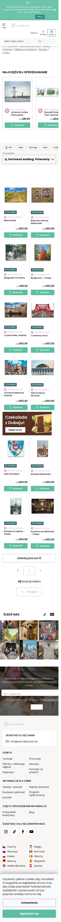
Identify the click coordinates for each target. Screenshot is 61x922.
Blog (31, 812)
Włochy (38, 856)
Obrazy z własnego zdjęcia (14, 765)
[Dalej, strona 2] (29, 570)
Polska (11, 856)
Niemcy (11, 861)
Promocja (35, 758)
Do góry (32, 592)
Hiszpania (39, 861)
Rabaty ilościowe (39, 787)
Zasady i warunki (12, 787)
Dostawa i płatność (14, 792)
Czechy (11, 846)
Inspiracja (8, 772)
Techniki (7, 758)
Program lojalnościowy (37, 794)
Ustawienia (29, 903)
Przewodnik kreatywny (9, 814)
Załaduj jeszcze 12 (29, 558)
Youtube (52, 614)
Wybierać (19, 125)
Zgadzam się (29, 914)
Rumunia (39, 851)
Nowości (34, 764)
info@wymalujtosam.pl (24, 741)
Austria (38, 865)
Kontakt (7, 797)
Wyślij (36, 707)
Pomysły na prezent (36, 771)
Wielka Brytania (16, 865)
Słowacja (12, 851)
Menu (4, 28)
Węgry (38, 846)
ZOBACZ (40, 16)
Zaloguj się (33, 33)
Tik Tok (45, 614)
